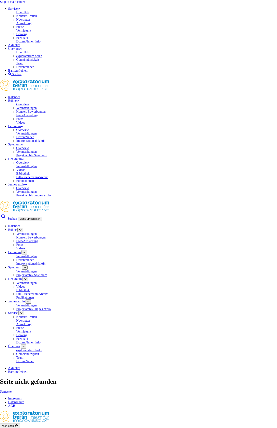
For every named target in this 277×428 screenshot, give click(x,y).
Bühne (12, 100)
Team (19, 63)
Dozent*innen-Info (28, 41)
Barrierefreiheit (17, 70)
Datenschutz (16, 402)
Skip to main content (13, 1)
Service (13, 8)
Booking (21, 34)
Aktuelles (14, 45)
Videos (20, 122)
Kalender (14, 97)
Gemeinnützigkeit (27, 59)
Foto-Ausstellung (27, 115)
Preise (20, 27)
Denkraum (15, 159)
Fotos (19, 119)
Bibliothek (23, 173)
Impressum (15, 398)
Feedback (22, 37)
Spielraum (14, 144)
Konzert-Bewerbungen (31, 111)
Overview (22, 104)
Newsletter (23, 19)
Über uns (14, 48)
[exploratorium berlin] (24, 90)
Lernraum (14, 126)
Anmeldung (23, 23)
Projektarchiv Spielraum (31, 155)
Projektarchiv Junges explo (33, 195)
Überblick (22, 12)
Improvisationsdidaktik (30, 140)
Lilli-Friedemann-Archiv (32, 177)
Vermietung (23, 30)
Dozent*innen (25, 67)
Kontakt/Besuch (26, 16)
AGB (11, 405)
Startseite (6, 391)
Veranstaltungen (26, 108)
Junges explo (16, 184)
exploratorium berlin (29, 56)
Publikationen (25, 180)
